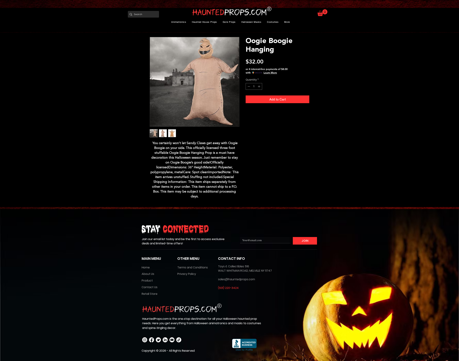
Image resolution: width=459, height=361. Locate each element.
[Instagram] (144, 339)
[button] (178, 22)
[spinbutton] (254, 86)
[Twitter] (158, 339)
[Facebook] (151, 339)
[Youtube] (171, 339)
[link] (322, 12)
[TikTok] (178, 339)
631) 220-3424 (229, 288)
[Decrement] (248, 86)
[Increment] (259, 86)
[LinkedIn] (165, 339)
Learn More (270, 72)
